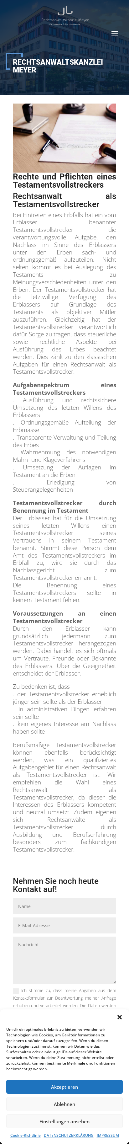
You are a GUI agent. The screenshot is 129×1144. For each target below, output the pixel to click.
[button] (119, 1017)
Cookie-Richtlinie (25, 1135)
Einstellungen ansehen (64, 1121)
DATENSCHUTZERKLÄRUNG (69, 1135)
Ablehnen (64, 1104)
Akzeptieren (64, 1087)
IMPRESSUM (108, 1135)
